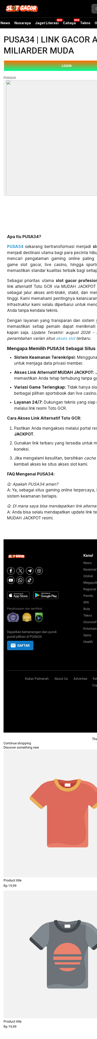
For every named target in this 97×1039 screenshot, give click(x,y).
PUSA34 (10, 78)
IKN (86, 602)
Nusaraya (22, 23)
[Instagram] (39, 571)
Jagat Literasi (47, 23)
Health (88, 642)
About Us (61, 678)
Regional (89, 589)
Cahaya (69, 23)
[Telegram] (29, 571)
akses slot (65, 338)
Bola (86, 609)
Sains (87, 635)
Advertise (80, 678)
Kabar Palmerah (37, 678)
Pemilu (88, 596)
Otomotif (90, 622)
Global (88, 576)
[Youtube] (11, 580)
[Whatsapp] (20, 580)
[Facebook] (11, 571)
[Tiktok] (29, 580)
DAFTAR (23, 645)
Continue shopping (17, 743)
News (87, 563)
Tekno (85, 23)
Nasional (89, 569)
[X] (20, 571)
